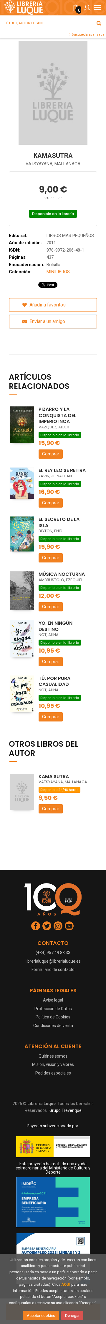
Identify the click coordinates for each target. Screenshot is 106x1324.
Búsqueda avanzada (88, 34)
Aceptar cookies (41, 1315)
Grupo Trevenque (65, 1110)
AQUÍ (65, 1284)
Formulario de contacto (53, 969)
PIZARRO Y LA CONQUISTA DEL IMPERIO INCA (57, 415)
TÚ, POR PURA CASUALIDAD (54, 681)
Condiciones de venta (53, 1025)
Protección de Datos (53, 1008)
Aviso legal (53, 1000)
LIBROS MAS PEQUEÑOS (70, 235)
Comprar (50, 454)
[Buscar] (99, 23)
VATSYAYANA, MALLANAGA (53, 163)
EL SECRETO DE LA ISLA (59, 522)
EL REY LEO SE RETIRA (62, 470)
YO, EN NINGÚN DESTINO (55, 626)
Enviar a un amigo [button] (46, 321)
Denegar (72, 1315)
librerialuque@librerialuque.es (53, 961)
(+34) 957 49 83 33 (53, 952)
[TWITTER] (46, 925)
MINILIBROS (58, 271)
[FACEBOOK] (35, 925)
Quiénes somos (53, 1056)
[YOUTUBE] (69, 925)
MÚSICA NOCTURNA (62, 574)
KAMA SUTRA (54, 776)
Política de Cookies (53, 1017)
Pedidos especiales (53, 1073)
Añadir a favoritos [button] (47, 305)
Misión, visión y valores (53, 1064)
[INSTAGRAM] (58, 925)
